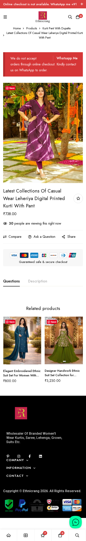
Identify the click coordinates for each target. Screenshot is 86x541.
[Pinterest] (8, 456)
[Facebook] (29, 456)
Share (71, 236)
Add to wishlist (78, 198)
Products (31, 28)
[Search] (70, 17)
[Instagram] (18, 456)
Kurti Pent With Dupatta (57, 28)
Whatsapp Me (67, 58)
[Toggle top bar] (82, 4)
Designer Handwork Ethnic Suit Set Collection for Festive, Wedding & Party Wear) (62, 377)
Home (17, 28)
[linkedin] (40, 456)
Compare (15, 236)
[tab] (11, 281)
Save (12, 88)
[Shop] (25, 535)
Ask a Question (44, 236)
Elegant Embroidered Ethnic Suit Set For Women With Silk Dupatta (21, 375)
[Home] (8, 535)
